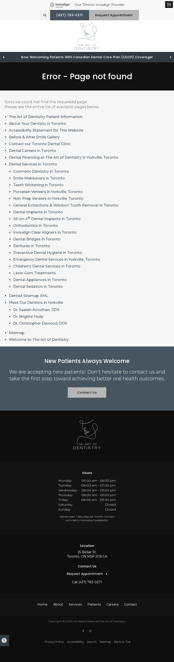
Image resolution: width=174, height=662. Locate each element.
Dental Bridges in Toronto (36, 239)
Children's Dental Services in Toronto (46, 266)
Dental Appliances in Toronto (40, 280)
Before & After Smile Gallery (34, 137)
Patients (94, 604)
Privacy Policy (54, 641)
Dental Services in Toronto (33, 164)
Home (42, 604)
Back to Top (122, 641)
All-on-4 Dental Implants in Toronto (47, 219)
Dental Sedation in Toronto (38, 286)
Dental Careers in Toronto (32, 151)
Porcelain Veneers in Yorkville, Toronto (48, 192)
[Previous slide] (3, 57)
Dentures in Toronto (31, 246)
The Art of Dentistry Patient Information (45, 117)
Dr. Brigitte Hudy (28, 316)
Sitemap (16, 333)
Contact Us (87, 392)
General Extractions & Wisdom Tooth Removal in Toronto (65, 205)
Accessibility (75, 641)
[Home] (87, 36)
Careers (112, 604)
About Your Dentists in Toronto (37, 123)
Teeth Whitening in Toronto (38, 185)
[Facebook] (84, 631)
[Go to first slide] (170, 57)
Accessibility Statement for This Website (46, 130)
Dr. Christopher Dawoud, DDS (40, 323)
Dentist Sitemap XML (28, 296)
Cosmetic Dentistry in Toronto (41, 171)
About (58, 604)
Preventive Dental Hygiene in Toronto (47, 253)
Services (75, 604)
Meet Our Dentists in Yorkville (36, 302)
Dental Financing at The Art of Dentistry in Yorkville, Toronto (63, 157)
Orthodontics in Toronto (35, 225)
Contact (130, 604)
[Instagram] (90, 631)
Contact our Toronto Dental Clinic (39, 144)
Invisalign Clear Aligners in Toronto (45, 232)
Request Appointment (114, 15)
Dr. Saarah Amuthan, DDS (36, 310)
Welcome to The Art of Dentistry (39, 339)
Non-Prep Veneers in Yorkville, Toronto (48, 198)
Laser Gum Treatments (34, 273)
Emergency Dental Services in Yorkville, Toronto (56, 259)
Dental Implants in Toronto (38, 212)
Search (92, 641)
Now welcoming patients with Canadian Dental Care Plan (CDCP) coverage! (87, 57)
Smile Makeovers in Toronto (39, 178)
